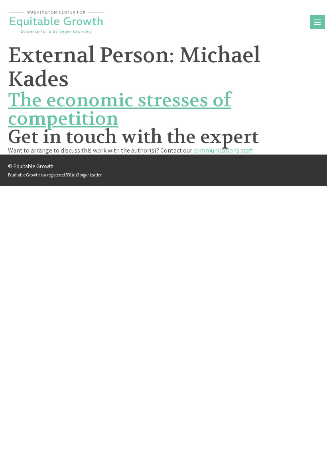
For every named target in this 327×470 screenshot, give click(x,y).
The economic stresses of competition (119, 109)
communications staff (222, 150)
